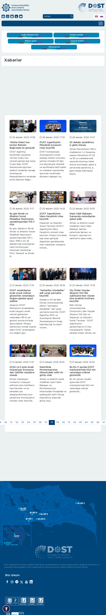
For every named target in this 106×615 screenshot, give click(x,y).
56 (40, 422)
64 (86, 422)
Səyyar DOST (77, 41)
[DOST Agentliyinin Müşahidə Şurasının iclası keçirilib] (53, 126)
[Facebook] (7, 582)
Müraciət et (54, 47)
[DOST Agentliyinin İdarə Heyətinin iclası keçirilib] (53, 197)
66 (98, 422)
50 (5, 422)
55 (34, 422)
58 (52, 422)
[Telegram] (17, 582)
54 (28, 422)
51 (11, 422)
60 (63, 422)
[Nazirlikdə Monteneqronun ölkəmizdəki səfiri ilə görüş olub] (53, 351)
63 (80, 422)
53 (22, 422)
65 (92, 422)
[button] (6, 608)
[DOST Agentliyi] (31, 582)
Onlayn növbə (76, 35)
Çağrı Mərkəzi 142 (29, 35)
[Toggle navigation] (100, 23)
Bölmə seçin (30, 41)
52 (17, 422)
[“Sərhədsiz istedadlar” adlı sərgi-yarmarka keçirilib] (53, 274)
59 (57, 422)
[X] (22, 582)
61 (69, 422)
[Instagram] (12, 582)
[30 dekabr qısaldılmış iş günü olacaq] (83, 126)
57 (46, 422)
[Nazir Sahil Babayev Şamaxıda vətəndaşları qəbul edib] (83, 197)
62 (74, 422)
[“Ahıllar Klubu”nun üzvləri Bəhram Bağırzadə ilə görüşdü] (23, 126)
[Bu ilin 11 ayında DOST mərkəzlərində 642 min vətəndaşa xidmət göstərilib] (83, 351)
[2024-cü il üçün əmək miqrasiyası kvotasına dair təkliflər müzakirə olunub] (23, 351)
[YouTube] (26, 582)
